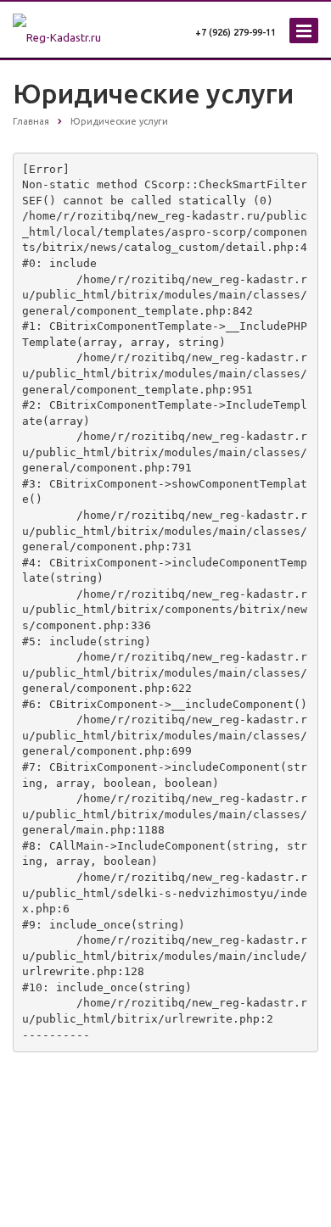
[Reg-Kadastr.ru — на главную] (78, 26)
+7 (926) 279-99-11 (235, 32)
